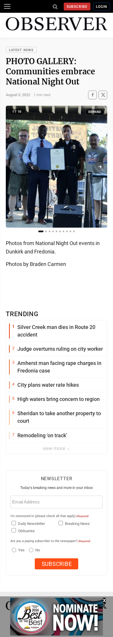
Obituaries (26, 531)
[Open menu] (7, 6)
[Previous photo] (13, 166)
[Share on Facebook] (92, 95)
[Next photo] (99, 166)
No (37, 550)
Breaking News (77, 523)
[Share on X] (102, 95)
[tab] (40, 231)
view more (54, 448)
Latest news (21, 50)
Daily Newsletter (31, 523)
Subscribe (77, 7)
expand (94, 112)
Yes (20, 550)
